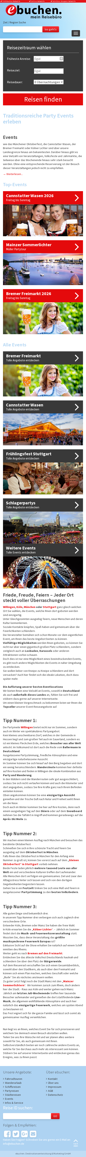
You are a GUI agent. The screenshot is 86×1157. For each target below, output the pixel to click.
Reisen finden (43, 99)
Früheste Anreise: (19, 59)
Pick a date (61, 58)
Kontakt (52, 1079)
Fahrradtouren (13, 1079)
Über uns (53, 1083)
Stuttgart (49, 607)
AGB (50, 1091)
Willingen (9, 607)
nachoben (75, 1144)
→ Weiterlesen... (13, 174)
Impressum (54, 1087)
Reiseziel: (13, 70)
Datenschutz (55, 1095)
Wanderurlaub (13, 1083)
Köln (19, 607)
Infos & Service (14, 1103)
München (30, 607)
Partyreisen (12, 1091)
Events (9, 1099)
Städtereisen (13, 1095)
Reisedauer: (15, 82)
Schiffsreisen (13, 1087)
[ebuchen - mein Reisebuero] (32, 12)
